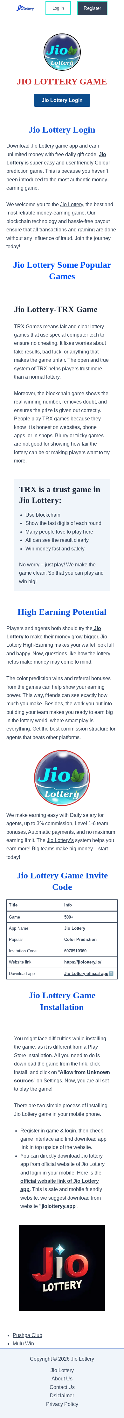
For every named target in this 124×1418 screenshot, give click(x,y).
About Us (62, 1378)
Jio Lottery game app (54, 146)
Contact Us (62, 1387)
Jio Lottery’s (60, 840)
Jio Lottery (71, 204)
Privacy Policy (62, 1404)
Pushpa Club (27, 1335)
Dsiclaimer (62, 1395)
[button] (58, 8)
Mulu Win (23, 1343)
